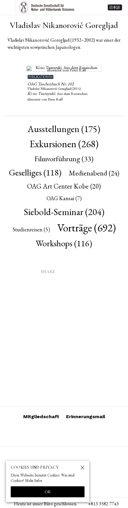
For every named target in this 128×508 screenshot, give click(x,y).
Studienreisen (31, 229)
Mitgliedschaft (41, 416)
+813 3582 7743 (103, 504)
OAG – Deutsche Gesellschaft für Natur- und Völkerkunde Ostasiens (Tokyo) (47, 7)
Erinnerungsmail (85, 416)
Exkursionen (64, 143)
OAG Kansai (64, 198)
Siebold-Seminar (64, 212)
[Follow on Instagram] (42, 433)
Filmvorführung (64, 158)
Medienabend (94, 173)
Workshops (64, 243)
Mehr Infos (33, 480)
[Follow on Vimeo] (57, 433)
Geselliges (35, 172)
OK (48, 491)
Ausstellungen (64, 129)
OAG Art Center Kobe (64, 186)
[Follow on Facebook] (71, 433)
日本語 (114, 7)
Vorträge (86, 228)
